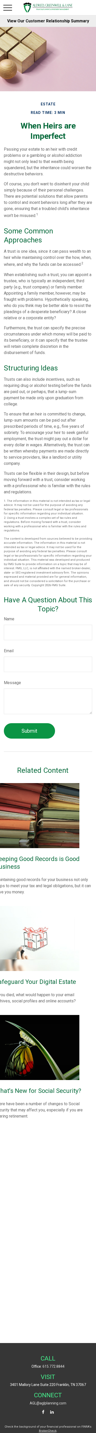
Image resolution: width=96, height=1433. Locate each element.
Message (12, 682)
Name (9, 618)
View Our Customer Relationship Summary (48, 21)
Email (9, 650)
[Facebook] (43, 1412)
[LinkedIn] (51, 1412)
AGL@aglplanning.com (48, 1403)
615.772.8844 (53, 1366)
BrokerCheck (48, 1430)
